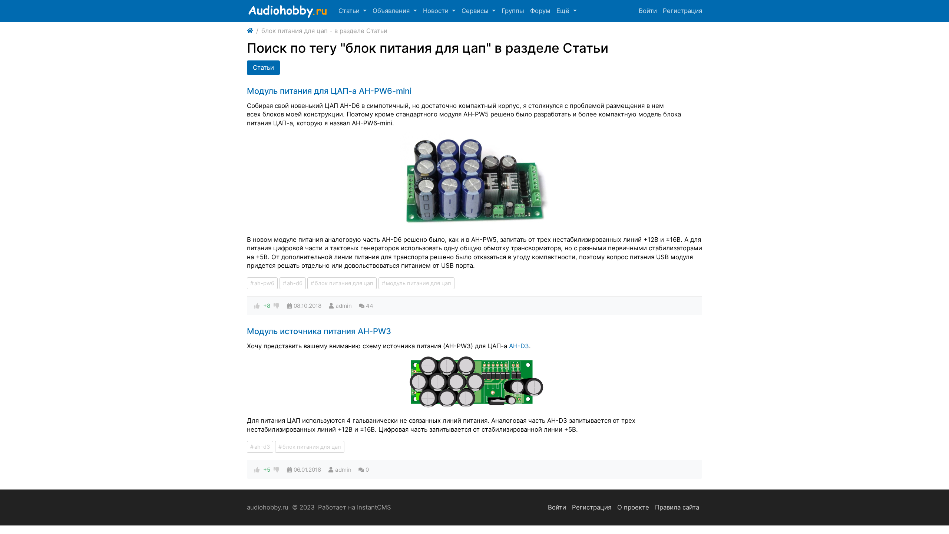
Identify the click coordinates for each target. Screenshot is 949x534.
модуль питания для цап (418, 283)
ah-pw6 (264, 283)
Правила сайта (677, 507)
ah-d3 (262, 447)
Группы (513, 10)
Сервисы (476, 10)
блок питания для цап (344, 283)
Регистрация (682, 10)
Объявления (392, 10)
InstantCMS (374, 507)
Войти (648, 10)
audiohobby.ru (267, 507)
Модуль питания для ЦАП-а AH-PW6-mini (329, 91)
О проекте (633, 507)
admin (343, 305)
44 (369, 305)
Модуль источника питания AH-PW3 (319, 331)
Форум (540, 10)
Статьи (349, 10)
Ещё (563, 10)
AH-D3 (519, 346)
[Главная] (250, 31)
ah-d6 (294, 283)
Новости (436, 10)
